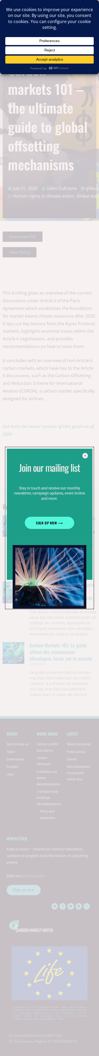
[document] (49, 528)
